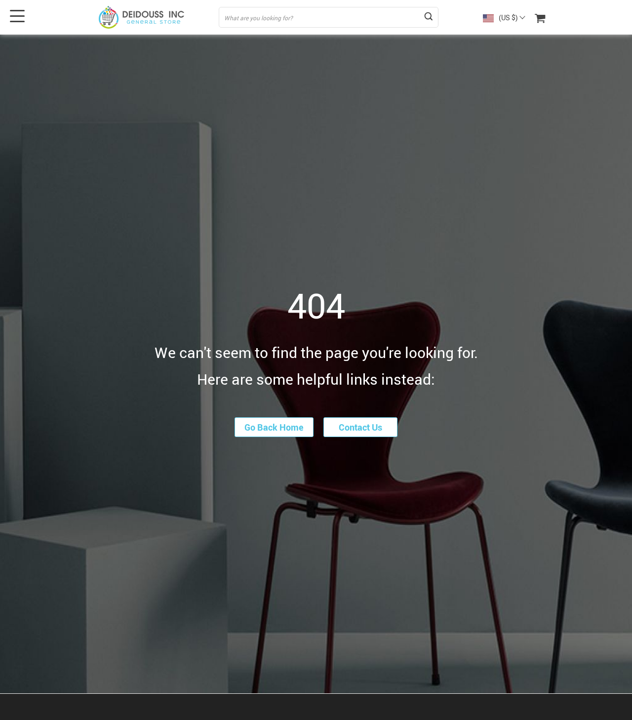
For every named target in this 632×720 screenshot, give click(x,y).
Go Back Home (274, 427)
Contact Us (360, 427)
